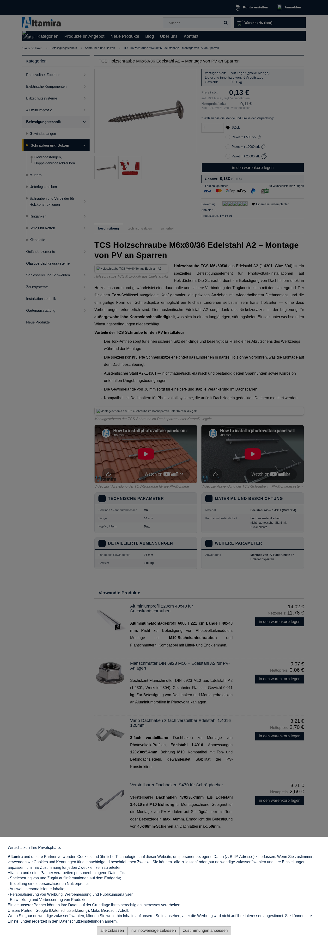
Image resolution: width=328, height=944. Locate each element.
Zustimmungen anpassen (205, 930)
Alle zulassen (112, 930)
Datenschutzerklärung (69, 910)
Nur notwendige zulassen (153, 930)
